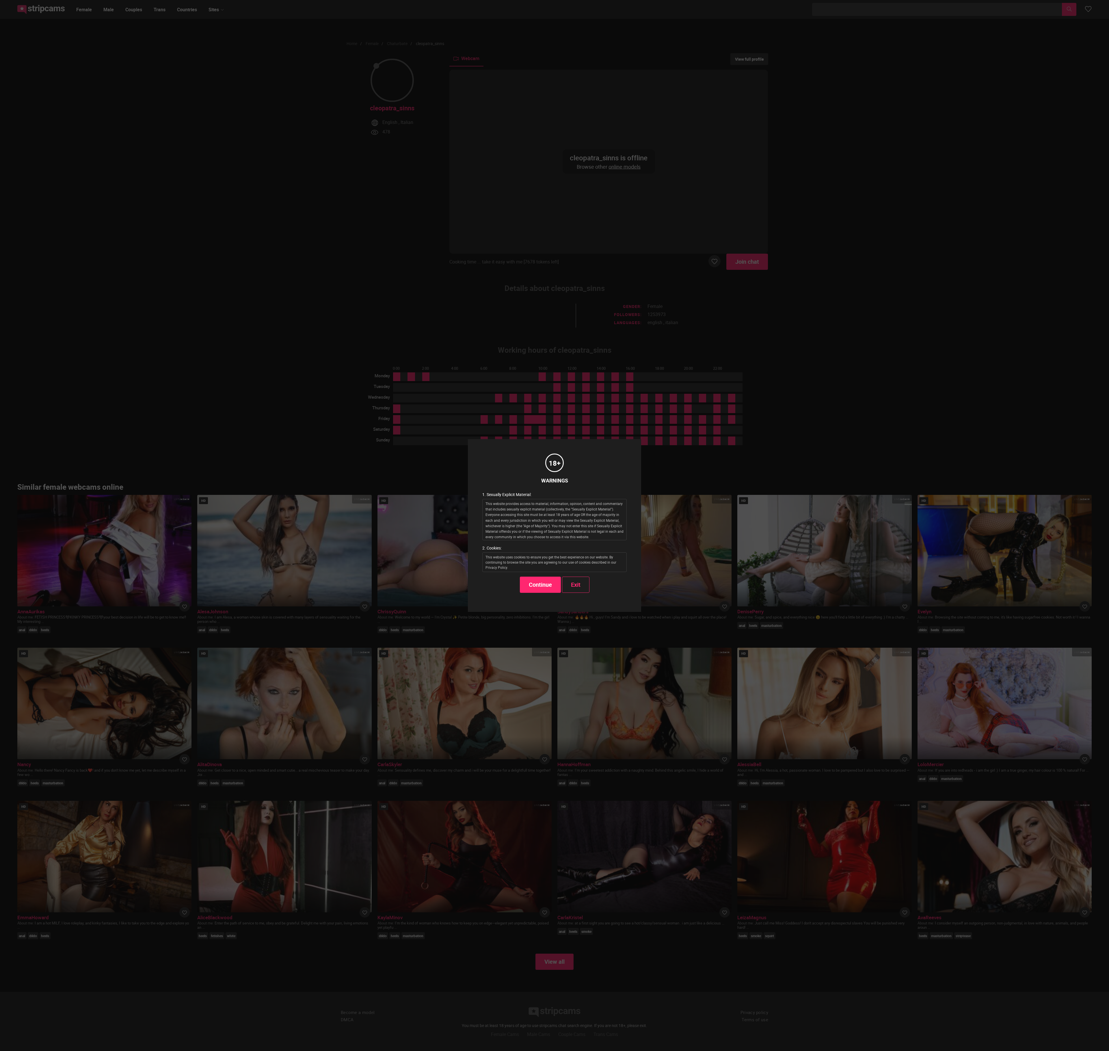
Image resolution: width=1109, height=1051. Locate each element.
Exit (575, 584)
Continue (540, 584)
